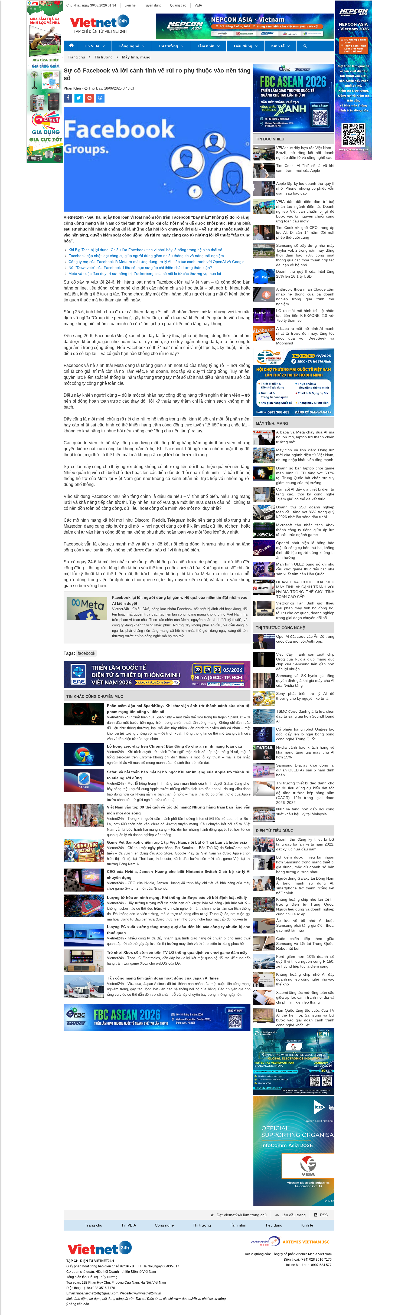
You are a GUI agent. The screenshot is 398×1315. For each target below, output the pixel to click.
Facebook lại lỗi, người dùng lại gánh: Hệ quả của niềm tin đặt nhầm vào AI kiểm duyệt (179, 600)
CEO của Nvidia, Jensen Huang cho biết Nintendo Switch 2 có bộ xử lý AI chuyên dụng (178, 874)
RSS (324, 1215)
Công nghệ (129, 46)
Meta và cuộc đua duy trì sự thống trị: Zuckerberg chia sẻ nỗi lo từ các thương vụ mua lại (144, 273)
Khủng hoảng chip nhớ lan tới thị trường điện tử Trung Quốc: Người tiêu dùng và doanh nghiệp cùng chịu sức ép (305, 906)
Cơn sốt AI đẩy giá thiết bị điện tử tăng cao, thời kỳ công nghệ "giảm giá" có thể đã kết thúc (305, 494)
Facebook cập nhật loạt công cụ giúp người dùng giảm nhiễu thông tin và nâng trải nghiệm (146, 256)
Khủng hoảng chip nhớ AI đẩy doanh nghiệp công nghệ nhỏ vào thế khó (305, 979)
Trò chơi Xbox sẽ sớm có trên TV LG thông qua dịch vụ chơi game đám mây (177, 952)
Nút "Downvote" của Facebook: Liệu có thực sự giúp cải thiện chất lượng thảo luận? (140, 267)
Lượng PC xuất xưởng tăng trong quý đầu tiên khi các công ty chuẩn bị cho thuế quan (178, 930)
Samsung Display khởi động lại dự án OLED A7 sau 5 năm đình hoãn (305, 770)
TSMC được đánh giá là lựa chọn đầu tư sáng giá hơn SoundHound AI (305, 716)
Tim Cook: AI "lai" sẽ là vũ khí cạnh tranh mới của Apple (305, 168)
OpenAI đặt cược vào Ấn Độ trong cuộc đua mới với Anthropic (305, 638)
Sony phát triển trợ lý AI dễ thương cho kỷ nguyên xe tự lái (305, 696)
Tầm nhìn (205, 46)
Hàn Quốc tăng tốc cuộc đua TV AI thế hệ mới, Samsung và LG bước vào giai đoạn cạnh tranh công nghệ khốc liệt (305, 1017)
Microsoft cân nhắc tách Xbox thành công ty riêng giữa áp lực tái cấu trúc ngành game (305, 530)
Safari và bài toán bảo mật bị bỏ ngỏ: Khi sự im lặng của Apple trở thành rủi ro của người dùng (178, 775)
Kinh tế (278, 46)
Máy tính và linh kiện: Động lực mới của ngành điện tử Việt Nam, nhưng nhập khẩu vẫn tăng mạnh (305, 455)
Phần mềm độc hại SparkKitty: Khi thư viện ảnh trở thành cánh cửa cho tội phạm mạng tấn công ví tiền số (178, 708)
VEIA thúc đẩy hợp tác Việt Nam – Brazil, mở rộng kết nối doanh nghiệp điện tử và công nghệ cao (305, 153)
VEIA (198, 5)
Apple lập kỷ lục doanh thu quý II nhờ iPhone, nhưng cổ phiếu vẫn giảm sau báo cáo (305, 188)
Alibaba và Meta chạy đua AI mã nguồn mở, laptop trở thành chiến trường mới (305, 437)
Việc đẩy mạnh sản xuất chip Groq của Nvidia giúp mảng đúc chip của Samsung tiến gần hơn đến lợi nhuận (305, 661)
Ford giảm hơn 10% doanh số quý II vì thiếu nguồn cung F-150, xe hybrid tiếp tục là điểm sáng (305, 961)
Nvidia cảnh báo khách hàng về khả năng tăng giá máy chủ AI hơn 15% (305, 752)
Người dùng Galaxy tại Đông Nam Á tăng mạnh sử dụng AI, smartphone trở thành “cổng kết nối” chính (305, 885)
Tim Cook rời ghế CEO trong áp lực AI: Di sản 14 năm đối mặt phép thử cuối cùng (305, 232)
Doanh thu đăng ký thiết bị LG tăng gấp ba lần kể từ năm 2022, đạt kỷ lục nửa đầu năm (305, 844)
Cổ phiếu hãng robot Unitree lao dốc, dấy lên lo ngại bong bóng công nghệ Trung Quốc (305, 734)
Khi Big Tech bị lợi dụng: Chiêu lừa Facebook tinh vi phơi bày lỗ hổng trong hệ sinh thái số (145, 250)
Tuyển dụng (153, 5)
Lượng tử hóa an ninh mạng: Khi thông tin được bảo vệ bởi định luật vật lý (177, 897)
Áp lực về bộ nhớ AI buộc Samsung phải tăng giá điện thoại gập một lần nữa (305, 925)
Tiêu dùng (242, 46)
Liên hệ (130, 5)
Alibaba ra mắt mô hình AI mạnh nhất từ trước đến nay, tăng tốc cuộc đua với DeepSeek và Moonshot (305, 335)
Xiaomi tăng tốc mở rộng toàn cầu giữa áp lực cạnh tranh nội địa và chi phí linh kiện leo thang (305, 997)
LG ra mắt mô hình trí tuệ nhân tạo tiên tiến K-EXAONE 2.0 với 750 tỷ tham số (305, 315)
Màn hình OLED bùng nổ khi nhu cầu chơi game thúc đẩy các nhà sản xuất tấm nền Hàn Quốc (305, 569)
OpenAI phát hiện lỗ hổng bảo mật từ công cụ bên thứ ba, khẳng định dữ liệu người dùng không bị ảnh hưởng (305, 550)
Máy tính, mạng (272, 423)
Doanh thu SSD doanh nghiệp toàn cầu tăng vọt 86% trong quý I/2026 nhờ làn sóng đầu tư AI (305, 512)
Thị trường (168, 46)
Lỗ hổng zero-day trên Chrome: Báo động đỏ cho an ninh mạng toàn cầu (174, 746)
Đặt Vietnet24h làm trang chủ (242, 1215)
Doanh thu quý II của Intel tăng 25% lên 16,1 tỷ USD (305, 273)
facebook (86, 653)
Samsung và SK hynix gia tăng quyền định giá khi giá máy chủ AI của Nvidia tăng (305, 680)
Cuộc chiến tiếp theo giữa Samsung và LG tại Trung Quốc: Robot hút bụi (305, 943)
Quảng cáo (178, 5)
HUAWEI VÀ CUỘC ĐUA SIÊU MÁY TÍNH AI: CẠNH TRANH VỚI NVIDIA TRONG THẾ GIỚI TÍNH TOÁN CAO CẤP (305, 589)
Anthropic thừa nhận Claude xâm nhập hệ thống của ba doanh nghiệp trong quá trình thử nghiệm (305, 296)
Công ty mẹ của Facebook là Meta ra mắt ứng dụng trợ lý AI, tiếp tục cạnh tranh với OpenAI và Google (156, 261)
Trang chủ (76, 57)
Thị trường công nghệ (280, 628)
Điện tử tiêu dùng (274, 831)
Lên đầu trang (294, 1215)
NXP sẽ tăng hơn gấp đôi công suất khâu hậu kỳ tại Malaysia (305, 811)
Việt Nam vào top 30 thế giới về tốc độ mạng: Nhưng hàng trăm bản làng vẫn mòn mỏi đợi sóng (178, 810)
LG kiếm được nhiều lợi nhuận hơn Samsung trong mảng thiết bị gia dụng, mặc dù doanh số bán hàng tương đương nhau (305, 864)
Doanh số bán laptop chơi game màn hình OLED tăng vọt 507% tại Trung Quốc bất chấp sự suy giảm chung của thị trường (305, 475)
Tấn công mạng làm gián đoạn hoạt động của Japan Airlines (163, 978)
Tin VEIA (92, 46)
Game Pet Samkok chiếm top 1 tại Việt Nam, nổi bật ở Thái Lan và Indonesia (177, 842)
